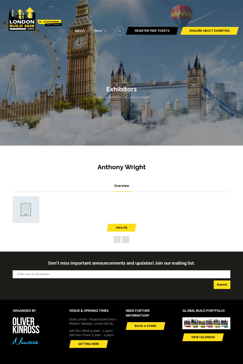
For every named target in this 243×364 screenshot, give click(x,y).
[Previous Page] (117, 239)
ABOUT (80, 31)
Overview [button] (121, 186)
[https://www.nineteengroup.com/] (26, 343)
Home (98, 97)
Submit (222, 284)
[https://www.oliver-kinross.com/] (26, 332)
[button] (99, 31)
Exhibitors (115, 97)
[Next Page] (125, 239)
